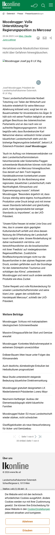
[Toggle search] (43, 5)
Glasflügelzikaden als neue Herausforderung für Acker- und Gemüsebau (26, 426)
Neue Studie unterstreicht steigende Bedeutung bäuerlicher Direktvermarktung (25, 378)
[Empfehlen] (44, 38)
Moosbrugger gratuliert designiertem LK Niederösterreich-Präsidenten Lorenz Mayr (25, 390)
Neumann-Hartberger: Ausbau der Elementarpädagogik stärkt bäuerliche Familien (23, 403)
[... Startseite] (11, 5)
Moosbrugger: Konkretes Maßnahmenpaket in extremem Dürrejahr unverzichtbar (27, 345)
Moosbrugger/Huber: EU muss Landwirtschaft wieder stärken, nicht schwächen (27, 415)
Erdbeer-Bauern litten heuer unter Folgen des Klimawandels (26, 356)
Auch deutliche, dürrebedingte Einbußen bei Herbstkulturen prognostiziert (26, 367)
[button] (51, 5)
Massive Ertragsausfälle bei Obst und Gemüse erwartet (27, 334)
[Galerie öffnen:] (22, 72)
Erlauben (27, 530)
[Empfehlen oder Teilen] (51, 38)
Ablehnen (27, 521)
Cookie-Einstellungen (39, 509)
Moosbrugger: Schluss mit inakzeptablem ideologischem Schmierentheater (25, 323)
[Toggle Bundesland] (34, 5)
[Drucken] (38, 38)
